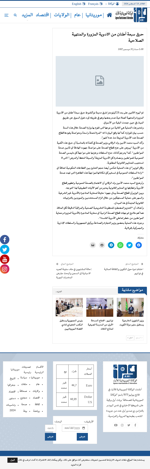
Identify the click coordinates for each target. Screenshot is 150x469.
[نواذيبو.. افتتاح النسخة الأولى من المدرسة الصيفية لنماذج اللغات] (99, 307)
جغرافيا (12, 385)
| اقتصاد (43, 15)
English (76, 3)
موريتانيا (35, 377)
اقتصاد (36, 397)
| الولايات (62, 15)
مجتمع (23, 397)
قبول (12, 460)
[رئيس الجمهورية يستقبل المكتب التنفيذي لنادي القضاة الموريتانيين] (69, 307)
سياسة (23, 377)
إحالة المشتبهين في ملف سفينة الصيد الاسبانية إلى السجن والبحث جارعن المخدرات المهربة (73, 273)
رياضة (36, 411)
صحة (24, 404)
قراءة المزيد (76, 465)
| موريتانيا (95, 15)
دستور (12, 398)
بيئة (25, 411)
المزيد (27, 15)
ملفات (24, 384)
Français (93, 3)
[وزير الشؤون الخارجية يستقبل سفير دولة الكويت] (130, 307)
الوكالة (111, 3)
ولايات (36, 391)
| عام (78, 15)
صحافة (23, 391)
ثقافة (37, 404)
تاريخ (13, 378)
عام (38, 384)
